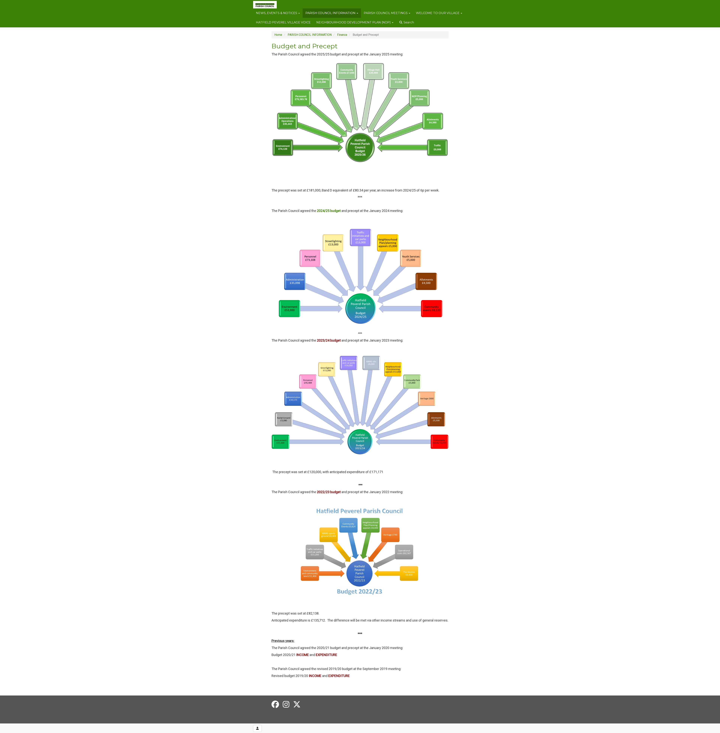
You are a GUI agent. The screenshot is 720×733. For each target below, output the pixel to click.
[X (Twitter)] (297, 704)
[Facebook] (275, 704)
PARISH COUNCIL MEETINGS (386, 13)
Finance (342, 35)
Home (278, 35)
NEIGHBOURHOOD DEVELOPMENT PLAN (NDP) (354, 22)
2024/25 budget (329, 211)
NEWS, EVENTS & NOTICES (277, 13)
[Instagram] (286, 704)
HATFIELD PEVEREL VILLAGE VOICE (283, 22)
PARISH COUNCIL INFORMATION (330, 13)
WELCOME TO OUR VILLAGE (438, 13)
